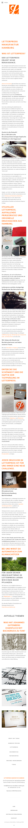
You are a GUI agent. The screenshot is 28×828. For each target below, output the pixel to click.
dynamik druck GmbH (20, 780)
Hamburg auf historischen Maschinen (13, 195)
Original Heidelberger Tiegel (14, 762)
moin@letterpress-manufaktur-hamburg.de (14, 785)
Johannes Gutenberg (7, 83)
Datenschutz (18, 790)
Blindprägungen (16, 334)
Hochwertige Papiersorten (14, 753)
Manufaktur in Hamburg (12, 347)
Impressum (9, 790)
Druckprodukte (5, 453)
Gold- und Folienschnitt (7, 336)
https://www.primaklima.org (8, 607)
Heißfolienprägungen (7, 334)
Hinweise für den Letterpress (14, 745)
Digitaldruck (13, 418)
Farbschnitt (23, 334)
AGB (14, 806)
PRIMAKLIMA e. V (8, 596)
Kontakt (14, 818)
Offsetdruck (20, 418)
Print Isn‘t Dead (14, 738)
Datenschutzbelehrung (14, 814)
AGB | (13, 790)
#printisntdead (7, 495)
